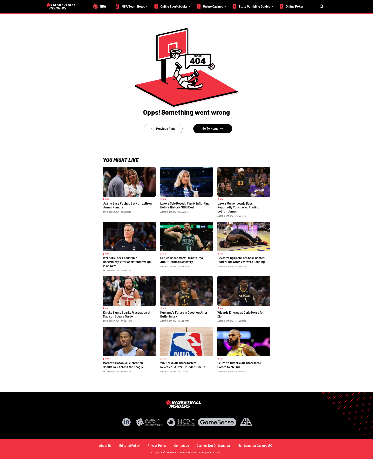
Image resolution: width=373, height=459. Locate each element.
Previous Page (165, 128)
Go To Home (210, 128)
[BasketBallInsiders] (63, 6)
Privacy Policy (156, 445)
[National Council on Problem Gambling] (181, 422)
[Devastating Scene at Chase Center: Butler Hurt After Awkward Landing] (243, 236)
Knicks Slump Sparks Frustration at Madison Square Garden (126, 314)
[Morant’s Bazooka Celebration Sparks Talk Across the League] (129, 341)
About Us (105, 445)
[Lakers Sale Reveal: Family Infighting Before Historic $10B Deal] (186, 181)
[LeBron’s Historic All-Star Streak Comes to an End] (243, 341)
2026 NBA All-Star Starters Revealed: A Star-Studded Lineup (182, 365)
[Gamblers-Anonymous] (246, 422)
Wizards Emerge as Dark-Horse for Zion (240, 314)
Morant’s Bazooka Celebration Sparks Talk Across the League (123, 365)
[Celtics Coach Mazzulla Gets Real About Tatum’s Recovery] (186, 236)
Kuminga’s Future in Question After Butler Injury (183, 314)
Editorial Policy (129, 445)
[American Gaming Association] (150, 422)
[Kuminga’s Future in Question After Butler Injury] (186, 290)
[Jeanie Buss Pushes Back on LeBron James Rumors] (129, 181)
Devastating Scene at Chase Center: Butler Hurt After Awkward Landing (241, 260)
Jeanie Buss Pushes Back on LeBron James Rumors (127, 205)
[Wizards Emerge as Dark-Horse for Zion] (243, 290)
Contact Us (181, 445)
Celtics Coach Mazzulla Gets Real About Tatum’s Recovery (182, 260)
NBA (107, 199)
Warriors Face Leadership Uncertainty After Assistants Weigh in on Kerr (127, 262)
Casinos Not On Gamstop (213, 445)
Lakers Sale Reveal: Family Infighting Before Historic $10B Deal (185, 205)
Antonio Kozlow (111, 212)
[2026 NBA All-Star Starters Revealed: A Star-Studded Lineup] (186, 341)
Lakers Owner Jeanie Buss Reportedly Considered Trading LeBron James (238, 207)
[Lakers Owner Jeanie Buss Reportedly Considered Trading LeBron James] (243, 181)
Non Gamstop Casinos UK (255, 445)
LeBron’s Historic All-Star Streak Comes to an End (239, 365)
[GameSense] (217, 422)
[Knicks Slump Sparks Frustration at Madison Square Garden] (129, 290)
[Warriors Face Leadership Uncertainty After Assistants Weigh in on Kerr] (129, 236)
